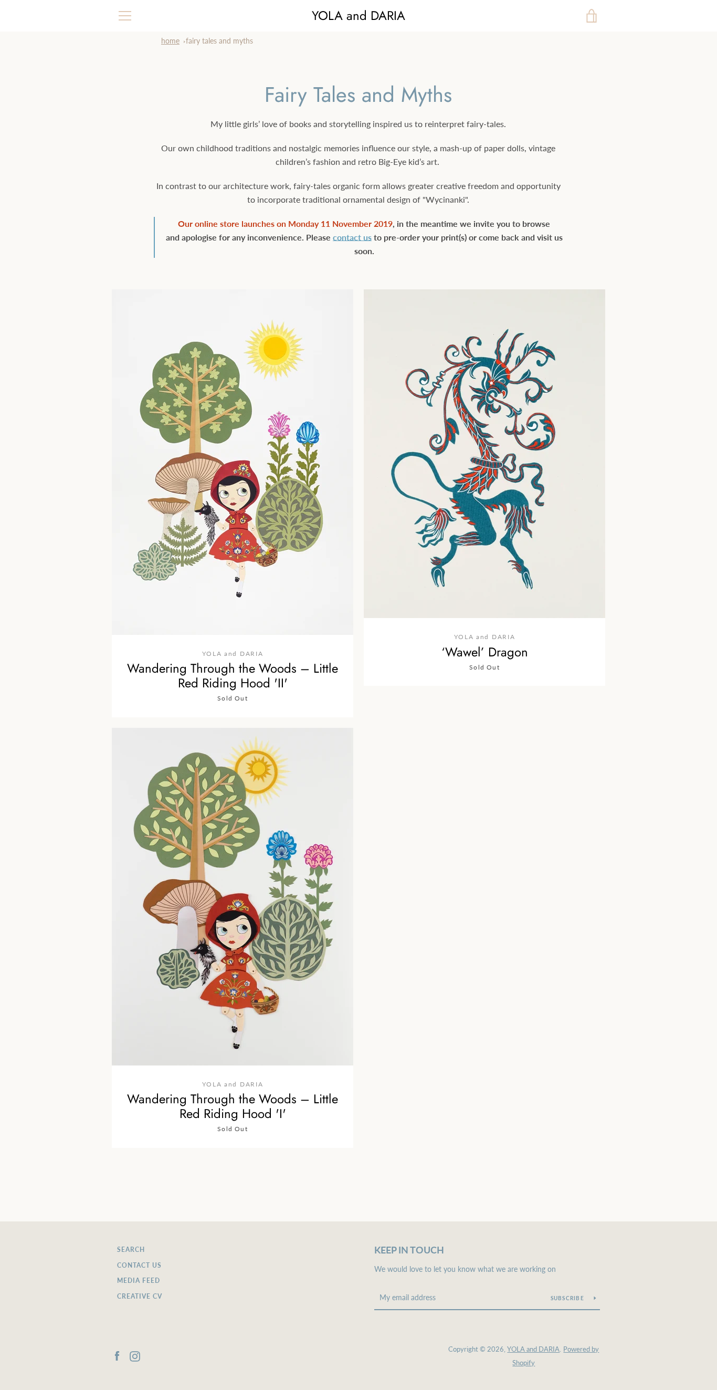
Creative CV (139, 1296)
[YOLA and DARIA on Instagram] (135, 1355)
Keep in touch (409, 1250)
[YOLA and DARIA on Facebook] (117, 1355)
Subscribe (568, 1298)
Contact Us (139, 1265)
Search (131, 1249)
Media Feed (138, 1280)
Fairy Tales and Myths (219, 40)
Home (170, 40)
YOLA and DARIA (358, 16)
